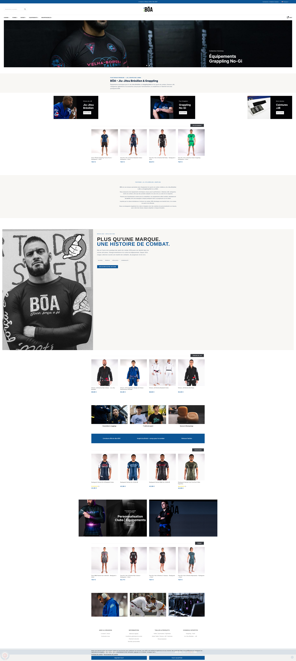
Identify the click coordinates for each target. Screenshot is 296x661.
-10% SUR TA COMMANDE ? (145, 333)
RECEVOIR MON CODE (137, 345)
